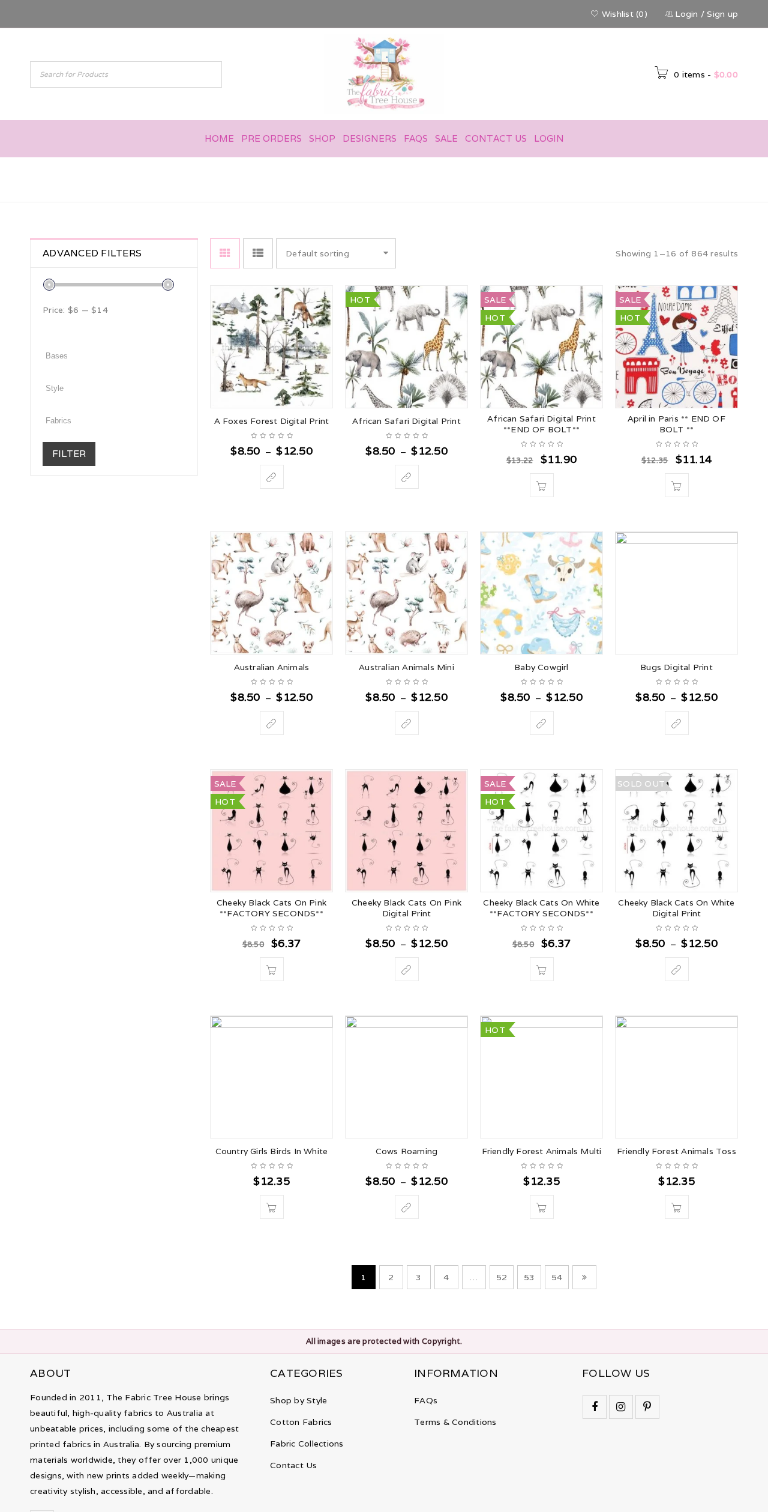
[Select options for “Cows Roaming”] (407, 1207)
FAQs (425, 1400)
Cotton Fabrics (301, 1422)
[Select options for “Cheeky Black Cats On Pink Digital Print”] (407, 969)
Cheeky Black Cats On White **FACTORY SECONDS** (541, 908)
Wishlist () (623, 13)
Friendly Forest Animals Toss (676, 1151)
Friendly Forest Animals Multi (542, 1151)
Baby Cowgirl (541, 667)
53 (529, 1277)
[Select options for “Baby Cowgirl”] (542, 723)
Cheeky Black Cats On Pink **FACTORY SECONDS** (271, 908)
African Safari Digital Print (406, 421)
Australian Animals (272, 667)
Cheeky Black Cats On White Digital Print (676, 908)
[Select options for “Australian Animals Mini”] (407, 723)
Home (565, 179)
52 (502, 1277)
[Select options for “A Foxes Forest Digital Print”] (272, 477)
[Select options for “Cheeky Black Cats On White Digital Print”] (677, 969)
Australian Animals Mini (406, 667)
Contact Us (293, 1465)
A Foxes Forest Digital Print (271, 421)
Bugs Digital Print (676, 667)
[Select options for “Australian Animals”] (272, 723)
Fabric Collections (307, 1443)
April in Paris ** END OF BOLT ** (676, 424)
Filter (69, 453)
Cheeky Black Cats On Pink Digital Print (406, 908)
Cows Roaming (406, 1151)
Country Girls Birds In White (271, 1151)
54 (557, 1277)
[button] (542, 485)
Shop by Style (298, 1400)
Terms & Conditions (455, 1422)
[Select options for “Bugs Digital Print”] (677, 723)
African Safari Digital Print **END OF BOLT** (541, 424)
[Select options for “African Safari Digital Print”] (407, 477)
